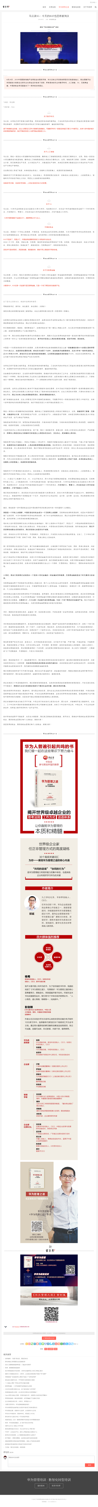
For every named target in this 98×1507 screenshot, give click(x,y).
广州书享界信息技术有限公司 (42, 1499)
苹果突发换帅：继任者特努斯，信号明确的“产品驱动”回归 (22, 1398)
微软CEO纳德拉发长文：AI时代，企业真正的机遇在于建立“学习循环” (26, 1374)
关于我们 (53, 1499)
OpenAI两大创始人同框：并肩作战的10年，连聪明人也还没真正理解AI (26, 1395)
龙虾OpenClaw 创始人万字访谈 (14, 1426)
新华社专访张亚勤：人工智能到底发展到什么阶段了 (20, 1435)
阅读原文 (17, 1326)
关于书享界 (87, 7)
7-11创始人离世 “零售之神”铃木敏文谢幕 (17, 1383)
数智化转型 (76, 7)
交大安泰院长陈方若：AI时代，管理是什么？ (18, 1401)
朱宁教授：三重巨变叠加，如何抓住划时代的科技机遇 (21, 1438)
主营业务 (52, 7)
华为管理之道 (64, 7)
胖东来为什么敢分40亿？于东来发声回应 (17, 1416)
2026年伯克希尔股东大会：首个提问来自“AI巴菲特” (20, 1389)
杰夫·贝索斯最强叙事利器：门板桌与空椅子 (18, 1364)
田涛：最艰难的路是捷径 (12, 1367)
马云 (55, 1349)
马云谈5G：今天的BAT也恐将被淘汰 (49, 16)
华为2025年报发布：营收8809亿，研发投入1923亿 (20, 1413)
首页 (44, 7)
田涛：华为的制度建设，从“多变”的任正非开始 (19, 1423)
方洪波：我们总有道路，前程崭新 (15, 1447)
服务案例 (41, 1486)
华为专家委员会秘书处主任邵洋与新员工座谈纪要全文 (21, 1407)
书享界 (6, 6)
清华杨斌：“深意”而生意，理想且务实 (16, 1358)
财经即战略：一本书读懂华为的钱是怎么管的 (18, 1386)
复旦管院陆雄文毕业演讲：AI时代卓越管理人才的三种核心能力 (24, 1371)
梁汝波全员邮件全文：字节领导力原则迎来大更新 (20, 1380)
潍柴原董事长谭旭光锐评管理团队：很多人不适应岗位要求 (22, 1441)
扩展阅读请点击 (48, 1338)
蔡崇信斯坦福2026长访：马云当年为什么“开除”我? (20, 1429)
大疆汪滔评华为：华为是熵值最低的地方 (17, 1404)
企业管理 (50, 1349)
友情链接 (44, 1501)
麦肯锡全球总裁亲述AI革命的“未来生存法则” (18, 1444)
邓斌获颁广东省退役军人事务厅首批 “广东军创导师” (20, 1377)
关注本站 (93, 2)
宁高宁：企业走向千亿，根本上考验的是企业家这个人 (21, 1432)
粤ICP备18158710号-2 (61, 1499)
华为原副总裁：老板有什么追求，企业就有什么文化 (20, 1410)
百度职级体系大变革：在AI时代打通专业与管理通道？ (21, 1392)
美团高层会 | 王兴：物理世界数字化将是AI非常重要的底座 (22, 1419)
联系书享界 (56, 1486)
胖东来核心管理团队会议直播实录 (15, 1361)
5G (45, 1349)
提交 (89, 1465)
